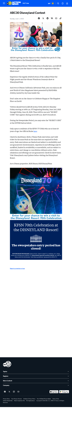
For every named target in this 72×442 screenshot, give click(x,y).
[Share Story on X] (43, 18)
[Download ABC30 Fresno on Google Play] (64, 391)
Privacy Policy (6, 398)
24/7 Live (26, 3)
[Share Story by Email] (56, 18)
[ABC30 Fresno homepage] (14, 3)
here (35, 131)
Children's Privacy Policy (29, 398)
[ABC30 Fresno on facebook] (5, 392)
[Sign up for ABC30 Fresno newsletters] (18, 392)
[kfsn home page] (7, 364)
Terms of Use (55, 398)
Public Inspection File (19, 400)
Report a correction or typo (17, 268)
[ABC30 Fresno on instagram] (14, 392)
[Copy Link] (60, 18)
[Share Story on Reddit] (47, 18)
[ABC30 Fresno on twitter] (9, 392)
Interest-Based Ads (8, 400)
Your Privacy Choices (16, 398)
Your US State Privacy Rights (44, 398)
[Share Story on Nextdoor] (51, 18)
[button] (4, 3)
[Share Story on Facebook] (38, 18)
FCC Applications (30, 400)
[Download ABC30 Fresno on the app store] (54, 391)
